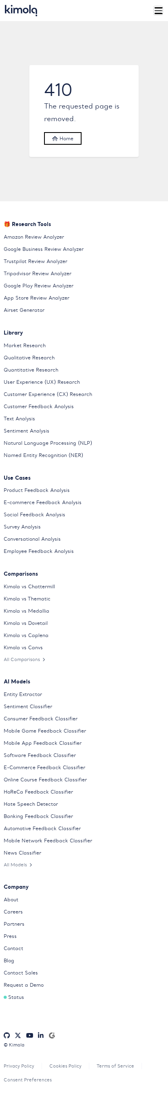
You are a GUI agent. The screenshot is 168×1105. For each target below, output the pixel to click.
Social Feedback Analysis (34, 514)
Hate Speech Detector (31, 804)
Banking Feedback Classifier (38, 816)
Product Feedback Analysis (37, 490)
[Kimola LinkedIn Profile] (41, 1035)
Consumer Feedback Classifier (40, 719)
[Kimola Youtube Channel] (29, 1035)
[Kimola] (21, 10)
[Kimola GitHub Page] (7, 1035)
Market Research (25, 345)
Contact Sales (21, 973)
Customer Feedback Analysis (39, 406)
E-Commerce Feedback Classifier (44, 767)
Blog (9, 960)
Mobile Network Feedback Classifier (48, 840)
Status (16, 997)
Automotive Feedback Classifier (42, 828)
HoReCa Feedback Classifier (38, 792)
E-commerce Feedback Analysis (43, 502)
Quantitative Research (31, 370)
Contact (13, 948)
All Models (15, 865)
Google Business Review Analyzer (44, 249)
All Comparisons (22, 659)
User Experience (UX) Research (42, 382)
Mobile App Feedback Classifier (43, 743)
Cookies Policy (65, 1066)
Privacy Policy (19, 1066)
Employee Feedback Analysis (39, 551)
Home (65, 138)
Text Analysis (19, 418)
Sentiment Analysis (26, 431)
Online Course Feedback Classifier (45, 780)
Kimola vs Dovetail (26, 623)
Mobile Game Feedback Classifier (45, 731)
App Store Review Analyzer (36, 298)
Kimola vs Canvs (23, 647)
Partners (14, 924)
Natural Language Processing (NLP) (48, 443)
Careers (13, 912)
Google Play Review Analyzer (38, 286)
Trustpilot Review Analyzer (35, 261)
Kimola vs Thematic (27, 599)
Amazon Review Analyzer (34, 237)
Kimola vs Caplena (26, 635)
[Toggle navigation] (158, 11)
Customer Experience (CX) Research (48, 394)
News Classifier (22, 853)
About (11, 899)
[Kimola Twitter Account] (18, 1035)
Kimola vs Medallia (26, 611)
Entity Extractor (23, 694)
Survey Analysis (22, 527)
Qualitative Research (29, 358)
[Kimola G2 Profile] (52, 1035)
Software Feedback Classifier (40, 755)
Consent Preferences (28, 1080)
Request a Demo (24, 985)
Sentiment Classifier (28, 706)
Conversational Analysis (32, 539)
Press (10, 936)
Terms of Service (115, 1066)
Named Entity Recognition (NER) (43, 455)
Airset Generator (24, 310)
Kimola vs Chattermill (29, 586)
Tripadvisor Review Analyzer (37, 273)
